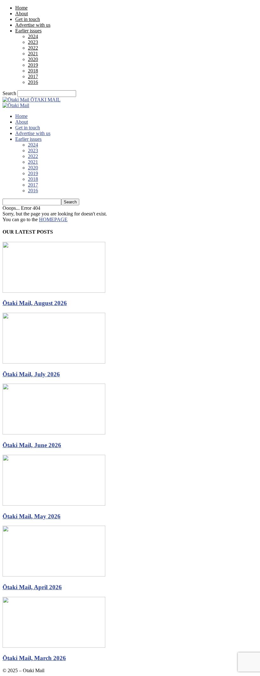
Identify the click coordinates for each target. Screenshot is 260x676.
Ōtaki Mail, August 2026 (35, 303)
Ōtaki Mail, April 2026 (32, 587)
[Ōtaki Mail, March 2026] (54, 646)
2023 (33, 42)
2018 (33, 70)
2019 (33, 65)
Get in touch (27, 19)
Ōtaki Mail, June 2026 (32, 445)
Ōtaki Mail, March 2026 (34, 658)
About (21, 13)
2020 (33, 59)
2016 (33, 82)
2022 (33, 48)
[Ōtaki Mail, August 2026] (54, 291)
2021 (33, 53)
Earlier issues (28, 30)
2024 (33, 36)
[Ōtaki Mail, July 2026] (54, 362)
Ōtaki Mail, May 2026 (32, 516)
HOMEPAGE (53, 219)
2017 (33, 76)
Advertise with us (32, 25)
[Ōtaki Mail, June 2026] (54, 432)
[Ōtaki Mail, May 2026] (54, 504)
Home (21, 7)
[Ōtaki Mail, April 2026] (54, 574)
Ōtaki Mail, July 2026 (31, 374)
